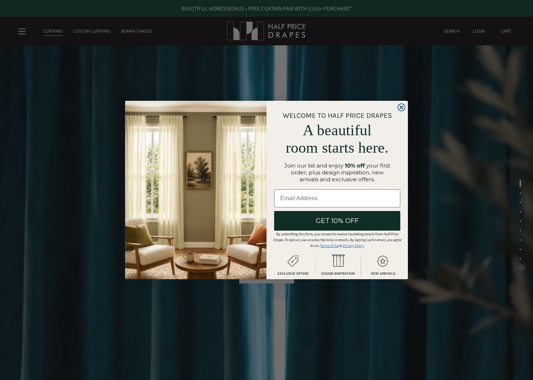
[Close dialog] (401, 107)
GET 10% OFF (337, 221)
